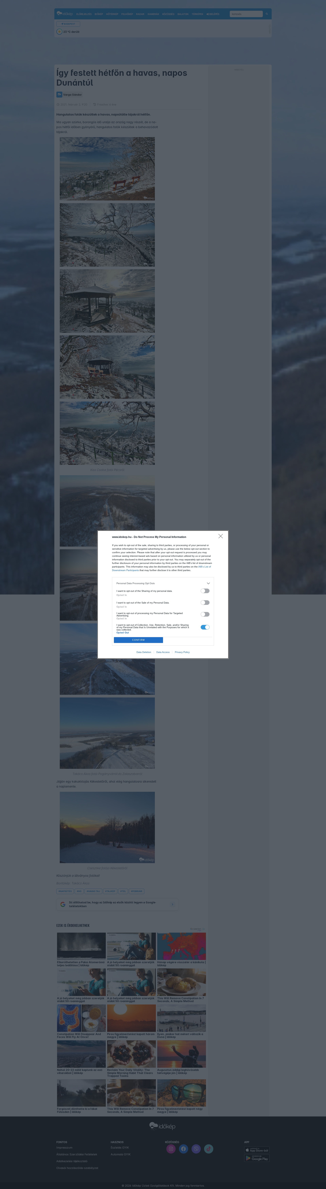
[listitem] (163, 583)
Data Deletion (144, 652)
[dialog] (163, 595)
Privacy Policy (182, 652)
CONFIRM (138, 640)
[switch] (205, 591)
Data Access (163, 652)
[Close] (222, 537)
